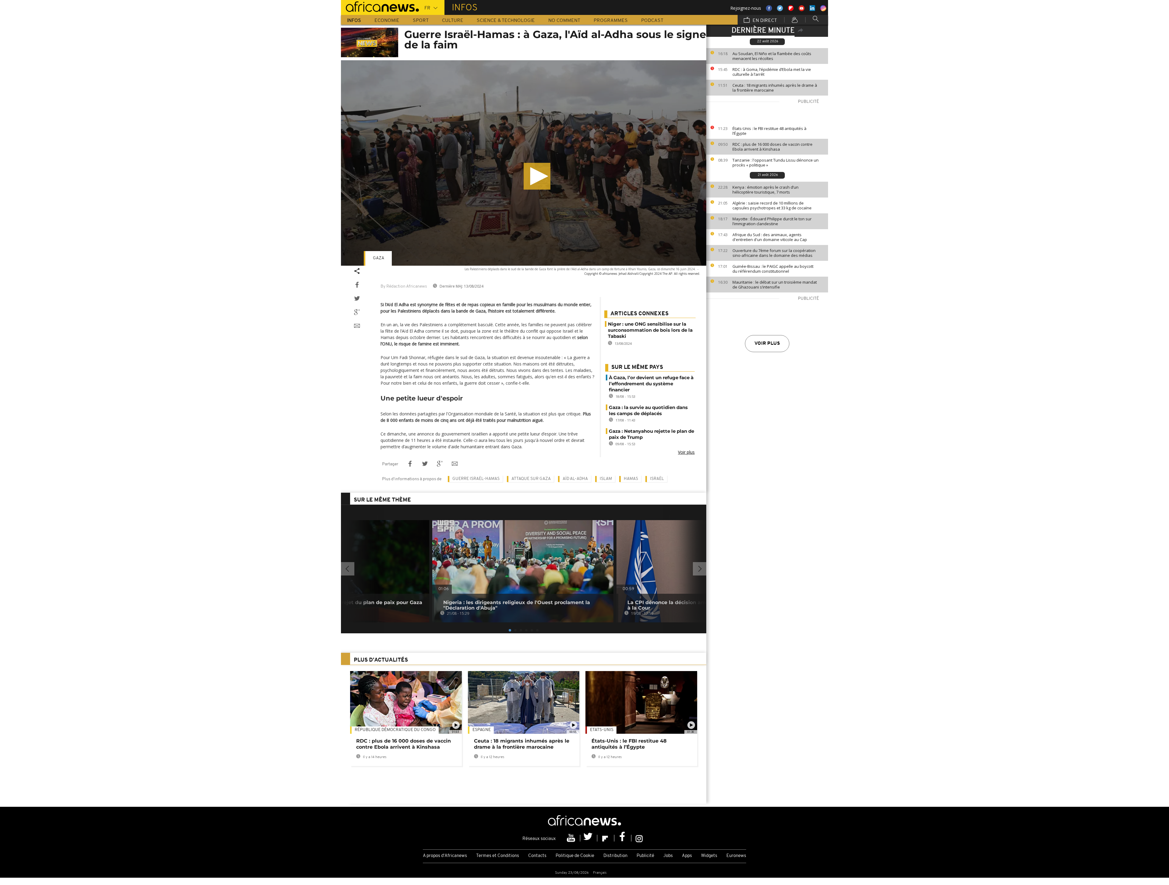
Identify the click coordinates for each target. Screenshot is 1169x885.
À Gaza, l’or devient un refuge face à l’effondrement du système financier (651, 384)
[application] (523, 163)
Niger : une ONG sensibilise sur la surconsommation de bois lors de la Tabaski (650, 330)
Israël (657, 479)
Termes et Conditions (497, 856)
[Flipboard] (605, 838)
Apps (687, 856)
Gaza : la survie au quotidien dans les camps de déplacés (648, 410)
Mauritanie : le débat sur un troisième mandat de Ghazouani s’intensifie (774, 284)
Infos (354, 20)
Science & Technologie (506, 20)
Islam (606, 479)
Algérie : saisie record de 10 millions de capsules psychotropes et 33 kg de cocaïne (772, 205)
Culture (452, 20)
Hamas (631, 479)
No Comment (564, 20)
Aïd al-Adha (575, 479)
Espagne (481, 730)
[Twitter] (588, 838)
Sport (421, 20)
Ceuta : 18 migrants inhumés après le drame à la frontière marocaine (774, 88)
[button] (537, 176)
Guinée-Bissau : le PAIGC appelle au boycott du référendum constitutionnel (772, 269)
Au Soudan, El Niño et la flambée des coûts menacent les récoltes (771, 56)
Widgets (709, 856)
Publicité (645, 856)
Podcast (652, 20)
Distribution (615, 856)
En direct (764, 20)
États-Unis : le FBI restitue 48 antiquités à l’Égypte (769, 131)
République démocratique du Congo (395, 730)
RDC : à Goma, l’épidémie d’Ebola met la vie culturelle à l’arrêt (771, 72)
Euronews (736, 856)
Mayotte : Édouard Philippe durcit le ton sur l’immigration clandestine (772, 221)
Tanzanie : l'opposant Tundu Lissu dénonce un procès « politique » (775, 162)
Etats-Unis (601, 730)
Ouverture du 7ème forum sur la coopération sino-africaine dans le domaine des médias (774, 253)
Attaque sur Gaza (531, 479)
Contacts (537, 856)
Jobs (668, 856)
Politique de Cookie (575, 856)
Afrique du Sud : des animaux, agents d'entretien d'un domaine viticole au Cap (769, 237)
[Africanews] (380, 6)
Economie (386, 20)
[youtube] (571, 838)
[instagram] (639, 838)
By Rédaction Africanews (404, 286)
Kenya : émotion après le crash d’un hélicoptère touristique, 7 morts (765, 189)
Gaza (378, 258)
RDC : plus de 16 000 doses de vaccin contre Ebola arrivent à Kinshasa (772, 147)
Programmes (611, 20)
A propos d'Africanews (445, 856)
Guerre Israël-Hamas (476, 479)
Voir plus (767, 343)
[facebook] (622, 838)
